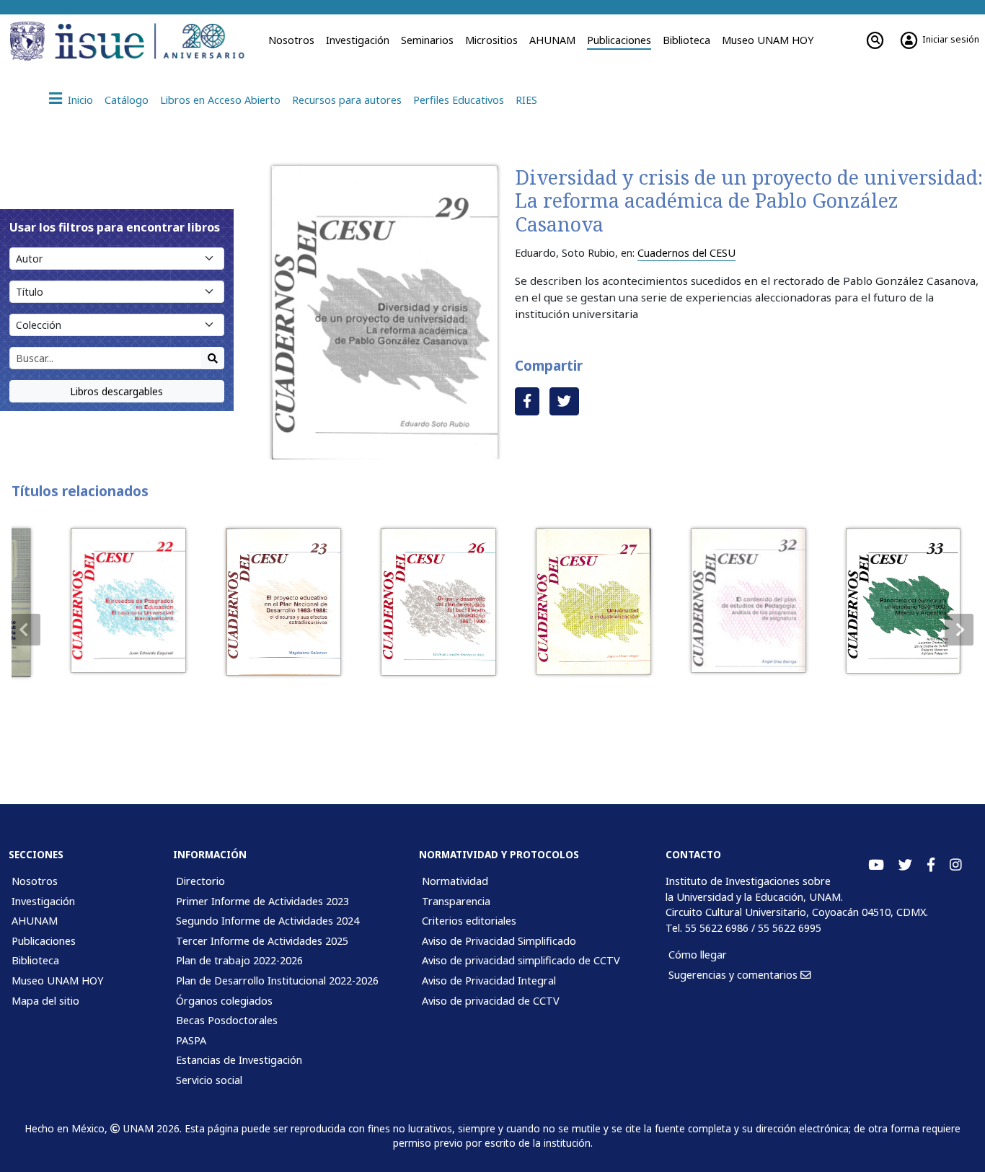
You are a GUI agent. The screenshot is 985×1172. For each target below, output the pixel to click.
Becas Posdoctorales (227, 1020)
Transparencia (456, 901)
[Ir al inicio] (154, 41)
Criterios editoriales (469, 921)
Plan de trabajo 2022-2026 (239, 960)
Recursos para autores (347, 100)
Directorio (200, 881)
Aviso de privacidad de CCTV (491, 1001)
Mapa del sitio (45, 1001)
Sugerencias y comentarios (734, 975)
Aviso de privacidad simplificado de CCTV (521, 960)
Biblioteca (686, 40)
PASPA (191, 1040)
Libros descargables (116, 391)
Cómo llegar (697, 954)
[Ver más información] (113, 601)
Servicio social (209, 1080)
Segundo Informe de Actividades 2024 (267, 921)
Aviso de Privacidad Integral (489, 980)
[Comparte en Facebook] (527, 401)
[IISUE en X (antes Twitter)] (905, 865)
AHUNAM (552, 40)
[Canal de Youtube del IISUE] (876, 865)
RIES (526, 100)
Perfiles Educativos (458, 100)
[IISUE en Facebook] (930, 865)
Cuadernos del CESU (686, 253)
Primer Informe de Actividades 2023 (262, 901)
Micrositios (491, 40)
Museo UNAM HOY (767, 40)
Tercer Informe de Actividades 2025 (262, 941)
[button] (959, 630)
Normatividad (455, 881)
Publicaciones (619, 40)
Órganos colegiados (224, 1001)
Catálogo (127, 100)
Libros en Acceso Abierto (220, 100)
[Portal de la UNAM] (29, 41)
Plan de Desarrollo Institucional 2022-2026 (277, 980)
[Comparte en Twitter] (564, 401)
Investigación (357, 40)
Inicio (80, 100)
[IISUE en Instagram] (955, 865)
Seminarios (427, 40)
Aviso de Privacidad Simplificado (499, 941)
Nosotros (291, 40)
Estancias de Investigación (239, 1060)
